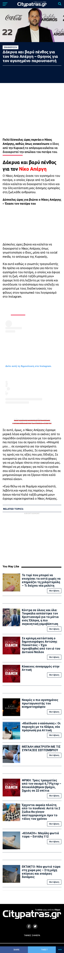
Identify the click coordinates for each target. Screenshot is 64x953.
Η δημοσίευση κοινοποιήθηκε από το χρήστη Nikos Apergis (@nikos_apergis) (32, 421)
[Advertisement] (32, 538)
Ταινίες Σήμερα (32, 935)
